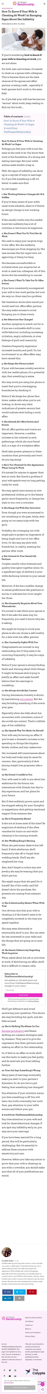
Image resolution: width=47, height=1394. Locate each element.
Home (4, 8)
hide (27, 116)
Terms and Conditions (32, 1332)
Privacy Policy (30, 1336)
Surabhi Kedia (7, 1261)
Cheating (9, 8)
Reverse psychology (13, 1030)
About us (28, 1329)
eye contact (26, 699)
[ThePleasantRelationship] (23, 3)
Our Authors (29, 1321)
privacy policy (8, 1382)
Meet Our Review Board (33, 1318)
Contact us (29, 1325)
